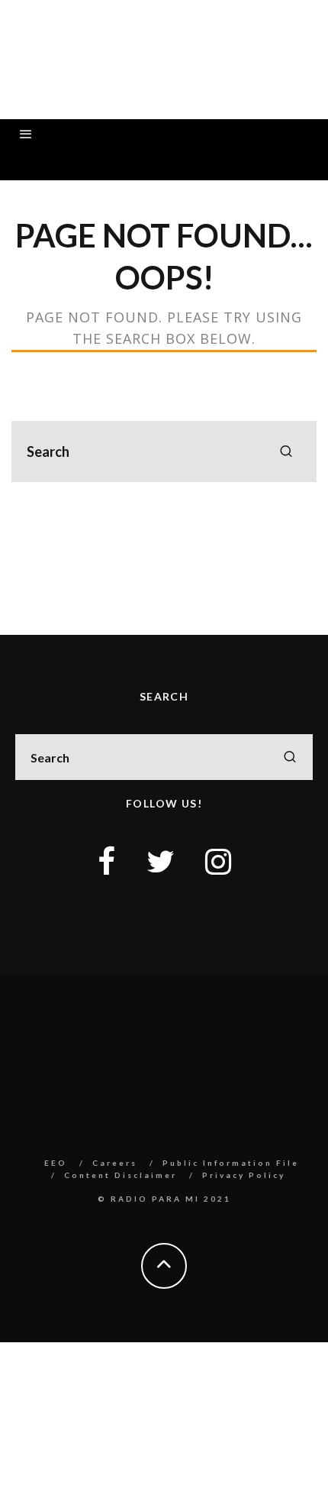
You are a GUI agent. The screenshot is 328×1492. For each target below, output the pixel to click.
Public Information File (230, 1162)
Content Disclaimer (120, 1175)
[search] (286, 451)
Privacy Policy (243, 1175)
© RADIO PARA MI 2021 (164, 1198)
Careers (114, 1162)
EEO (55, 1162)
